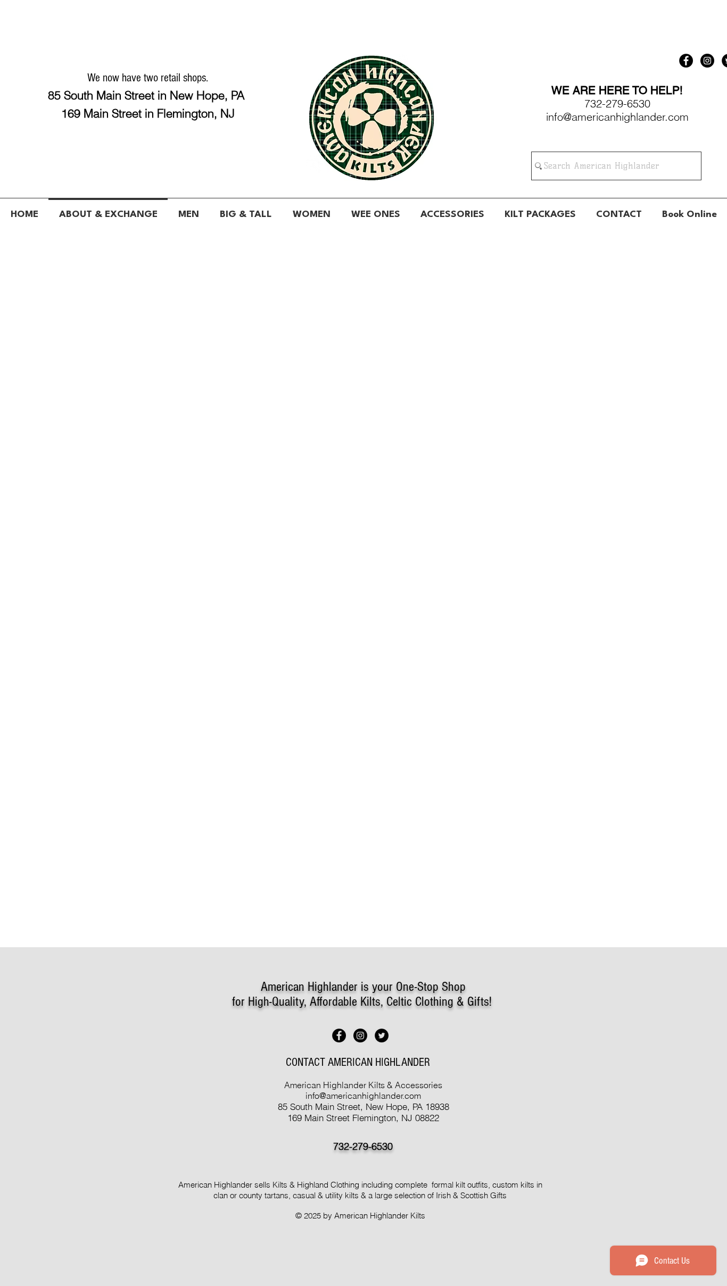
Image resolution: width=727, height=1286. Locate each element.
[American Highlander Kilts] (686, 61)
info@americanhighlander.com (363, 1095)
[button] (188, 210)
